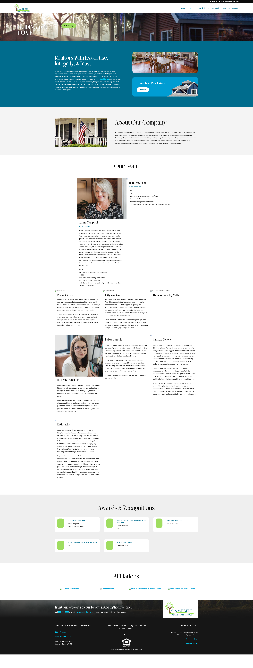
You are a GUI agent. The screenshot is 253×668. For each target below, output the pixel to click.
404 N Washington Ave (63, 641)
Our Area (226, 8)
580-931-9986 (63, 612)
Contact (235, 8)
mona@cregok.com (83, 612)
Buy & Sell (215, 8)
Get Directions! (192, 639)
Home (183, 8)
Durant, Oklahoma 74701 (64, 644)
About (192, 8)
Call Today (68, 25)
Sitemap (131, 629)
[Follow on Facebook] (124, 634)
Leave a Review (192, 643)
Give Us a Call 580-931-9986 (230, 2)
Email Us (214, 2)
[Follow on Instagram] (128, 634)
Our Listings (203, 8)
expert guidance (102, 79)
